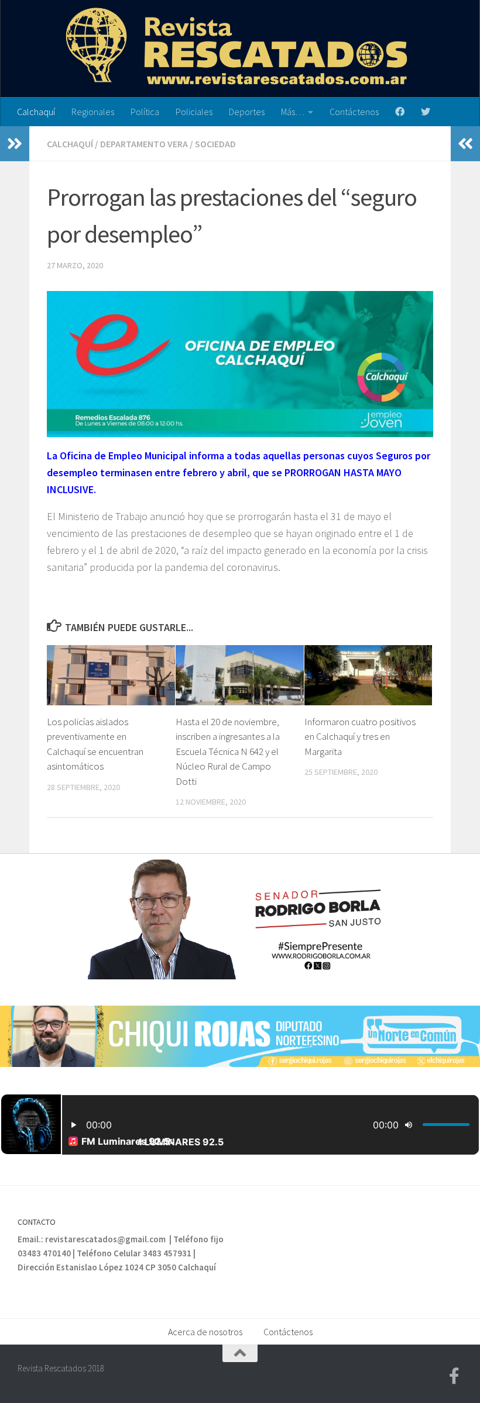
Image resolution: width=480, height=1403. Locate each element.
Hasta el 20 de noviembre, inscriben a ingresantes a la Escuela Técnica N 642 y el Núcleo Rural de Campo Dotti (228, 751)
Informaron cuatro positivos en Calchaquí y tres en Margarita (360, 736)
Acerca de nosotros (205, 1332)
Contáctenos (354, 111)
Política (145, 111)
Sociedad (215, 144)
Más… (292, 111)
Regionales (92, 111)
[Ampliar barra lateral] (14, 143)
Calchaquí (36, 111)
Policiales (194, 111)
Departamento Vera (144, 144)
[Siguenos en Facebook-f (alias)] (454, 1376)
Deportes (247, 111)
